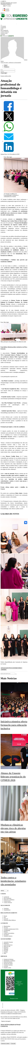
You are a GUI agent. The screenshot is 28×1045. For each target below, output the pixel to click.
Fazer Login (4, 73)
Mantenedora (7, 926)
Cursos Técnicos (8, 902)
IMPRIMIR (3, 669)
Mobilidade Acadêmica (9, 960)
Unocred (6, 918)
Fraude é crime (7, 967)
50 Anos (6, 927)
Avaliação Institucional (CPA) (11, 929)
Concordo (13, 1043)
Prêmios (6, 931)
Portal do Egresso (8, 962)
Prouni (5, 916)
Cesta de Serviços (8, 944)
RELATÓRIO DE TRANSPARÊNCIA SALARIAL (14, 1016)
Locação (6, 966)
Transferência (7, 909)
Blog (5, 953)
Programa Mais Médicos (10, 920)
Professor (6, 67)
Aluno (5, 65)
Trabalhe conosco (8, 936)
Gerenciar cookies (5, 1043)
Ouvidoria (6, 934)
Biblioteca (6, 943)
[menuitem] (14, 26)
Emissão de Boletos (8, 959)
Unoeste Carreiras (8, 964)
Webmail (6, 949)
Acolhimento (7, 930)
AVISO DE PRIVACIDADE (8, 1010)
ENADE (6, 950)
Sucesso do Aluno (8, 963)
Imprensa (6, 947)
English (7, 9)
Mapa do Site (7, 946)
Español (7, 10)
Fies (5, 917)
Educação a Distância (9, 899)
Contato (6, 951)
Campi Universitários (9, 933)
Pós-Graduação (7, 898)
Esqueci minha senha (6, 76)
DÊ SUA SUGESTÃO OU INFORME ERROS (11, 668)
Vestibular (6, 908)
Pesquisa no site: (14, 998)
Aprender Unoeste (8, 942)
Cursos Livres (7, 901)
